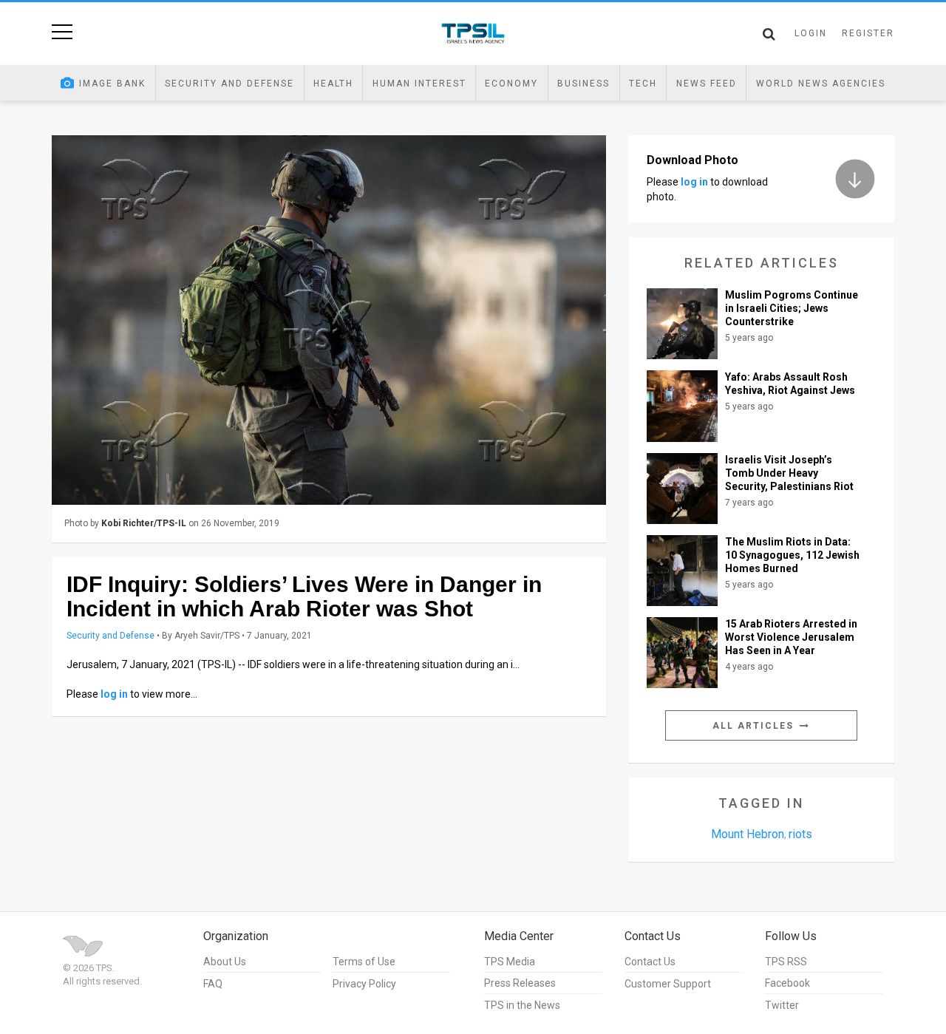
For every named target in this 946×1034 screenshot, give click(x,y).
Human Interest (419, 83)
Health (333, 83)
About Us (224, 961)
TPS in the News (522, 1005)
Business (583, 83)
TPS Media (509, 961)
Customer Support (668, 984)
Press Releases (520, 983)
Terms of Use (364, 961)
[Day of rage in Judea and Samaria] (329, 320)
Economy (511, 83)
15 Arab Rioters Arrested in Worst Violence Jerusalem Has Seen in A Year (791, 637)
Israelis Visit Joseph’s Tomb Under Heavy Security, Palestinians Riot (789, 473)
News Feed (706, 83)
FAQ (212, 984)
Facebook (787, 983)
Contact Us (650, 961)
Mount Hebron (747, 834)
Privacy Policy (364, 984)
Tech (643, 83)
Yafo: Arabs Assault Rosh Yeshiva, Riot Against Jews (790, 383)
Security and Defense (229, 83)
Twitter (782, 1005)
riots (800, 834)
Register (868, 33)
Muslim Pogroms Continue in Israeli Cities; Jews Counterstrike (791, 308)
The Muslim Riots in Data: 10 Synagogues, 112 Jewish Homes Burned (792, 555)
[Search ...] (769, 34)
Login (810, 33)
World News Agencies (820, 83)
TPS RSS (786, 961)
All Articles (754, 726)
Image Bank (112, 83)
